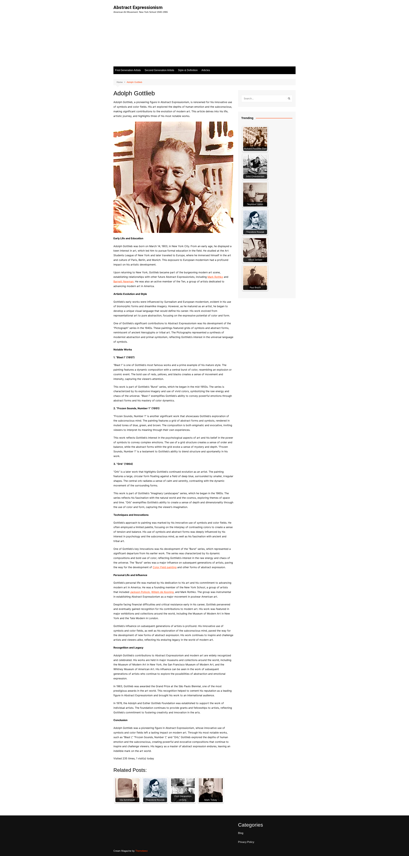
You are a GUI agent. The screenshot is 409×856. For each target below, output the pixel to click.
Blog (240, 833)
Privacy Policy (246, 842)
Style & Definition (188, 70)
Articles (205, 70)
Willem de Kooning (162, 592)
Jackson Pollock (140, 592)
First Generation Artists (128, 70)
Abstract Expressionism (137, 7)
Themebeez (141, 850)
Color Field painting (165, 567)
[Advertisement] (204, 42)
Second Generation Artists (159, 70)
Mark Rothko (215, 276)
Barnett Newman (123, 281)
